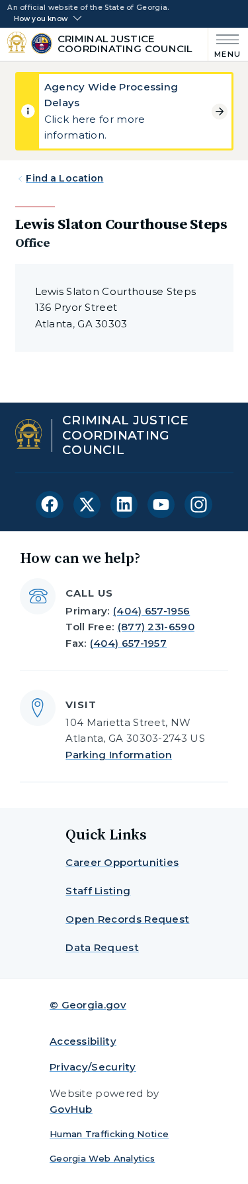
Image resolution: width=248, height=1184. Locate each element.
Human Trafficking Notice (109, 1134)
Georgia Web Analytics (102, 1158)
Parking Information (118, 754)
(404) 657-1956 (151, 611)
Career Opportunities (122, 862)
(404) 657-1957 (128, 643)
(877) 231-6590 (156, 626)
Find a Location (64, 178)
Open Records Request (127, 919)
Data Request (102, 947)
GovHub (71, 1109)
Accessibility (83, 1041)
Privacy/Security (93, 1067)
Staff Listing (97, 890)
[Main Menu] (224, 44)
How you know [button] (40, 19)
